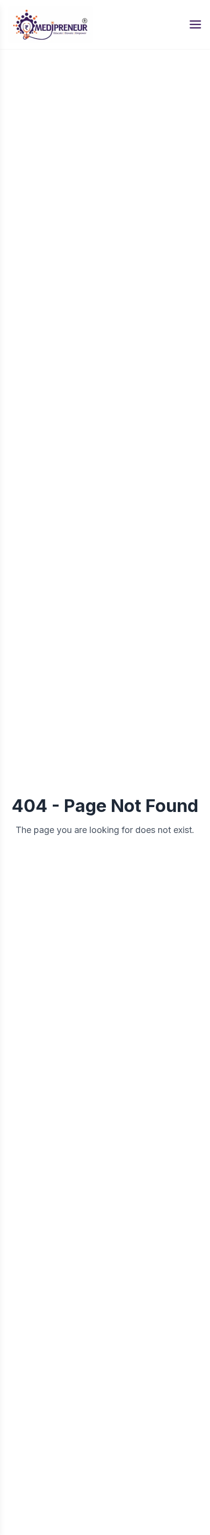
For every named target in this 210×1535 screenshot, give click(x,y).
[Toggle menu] (195, 24)
